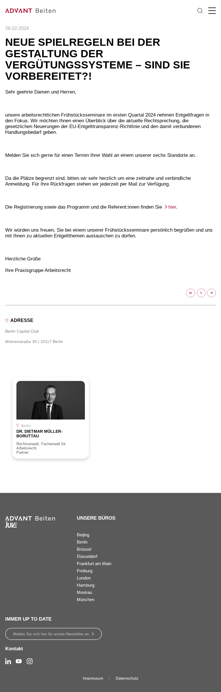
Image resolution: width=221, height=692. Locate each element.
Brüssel (84, 549)
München (85, 599)
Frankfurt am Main (94, 563)
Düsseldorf (87, 556)
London (84, 577)
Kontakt (14, 648)
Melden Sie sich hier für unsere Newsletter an (51, 634)
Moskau (84, 592)
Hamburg (85, 585)
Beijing (83, 534)
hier (172, 207)
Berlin (82, 542)
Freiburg (84, 570)
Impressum (93, 678)
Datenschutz (127, 678)
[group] (50, 418)
